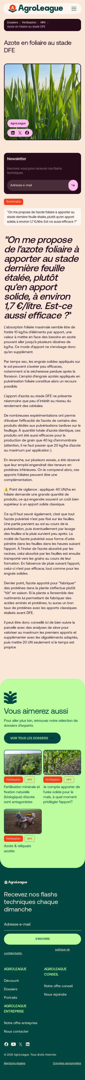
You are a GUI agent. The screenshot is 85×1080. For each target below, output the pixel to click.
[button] (73, 8)
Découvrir (11, 980)
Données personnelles (67, 1063)
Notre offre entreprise (20, 1023)
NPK (43, 22)
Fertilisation (29, 22)
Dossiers (12, 22)
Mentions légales (14, 1063)
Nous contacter (16, 1031)
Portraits (10, 997)
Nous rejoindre (55, 994)
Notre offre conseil (58, 986)
